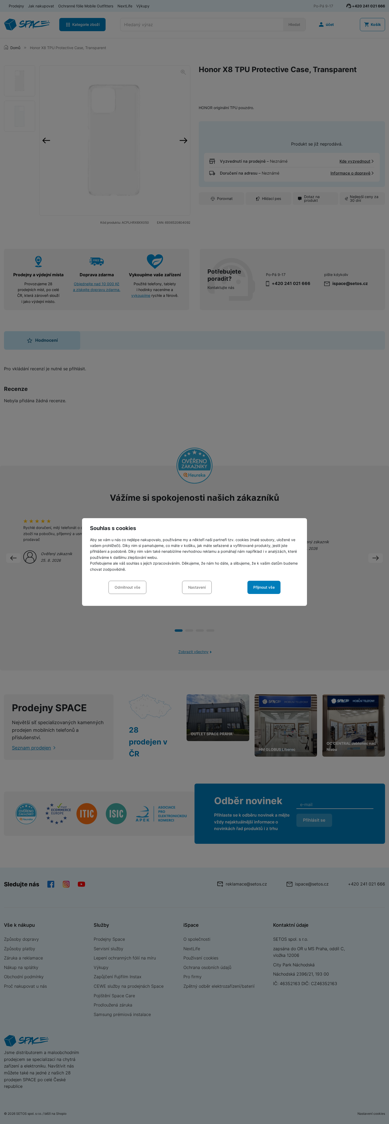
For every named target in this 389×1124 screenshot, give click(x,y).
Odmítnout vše (127, 587)
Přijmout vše (264, 587)
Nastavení (197, 587)
